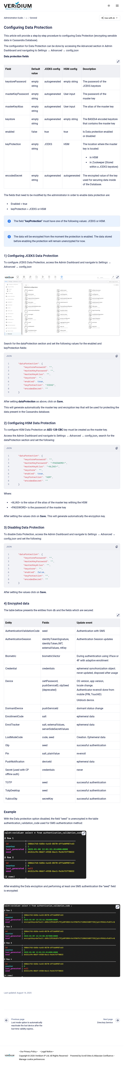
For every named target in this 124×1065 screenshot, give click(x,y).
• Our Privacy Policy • (28, 1051)
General (33, 18)
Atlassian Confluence (103, 1056)
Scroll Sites (86, 1056)
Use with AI (109, 18)
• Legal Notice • (47, 1051)
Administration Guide (13, 18)
